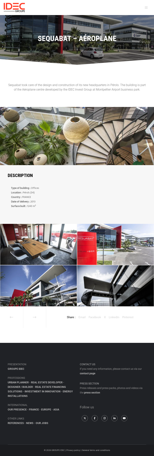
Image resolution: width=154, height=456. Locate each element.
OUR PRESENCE (17, 409)
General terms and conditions (96, 450)
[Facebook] (95, 418)
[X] (85, 418)
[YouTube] (124, 418)
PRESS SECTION (89, 383)
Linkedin (114, 317)
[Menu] (145, 7)
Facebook (95, 317)
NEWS (29, 423)
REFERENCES (16, 423)
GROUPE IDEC (16, 368)
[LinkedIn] (114, 418)
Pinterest (128, 317)
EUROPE (46, 409)
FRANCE (34, 409)
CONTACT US (87, 364)
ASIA (56, 409)
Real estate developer (47, 382)
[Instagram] (104, 418)
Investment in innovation (42, 391)
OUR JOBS (42, 423)
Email (82, 317)
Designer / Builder (20, 386)
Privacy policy (73, 450)
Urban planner (18, 382)
